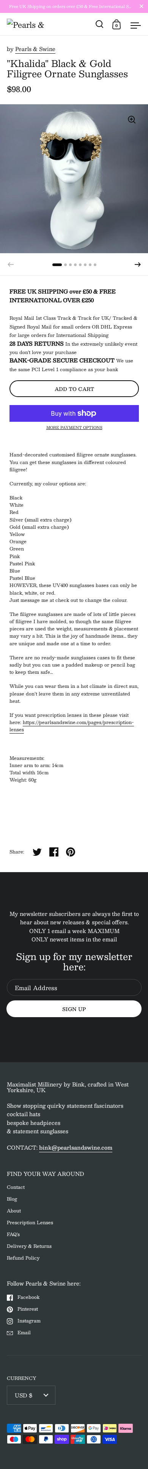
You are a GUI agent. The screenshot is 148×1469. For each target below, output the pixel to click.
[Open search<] (100, 24)
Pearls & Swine (35, 48)
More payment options (74, 427)
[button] (137, 264)
